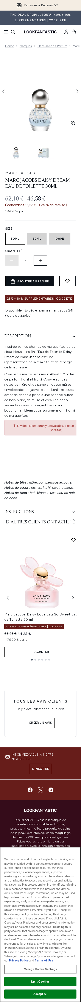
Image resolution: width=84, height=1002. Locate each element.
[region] (40, 924)
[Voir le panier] (73, 32)
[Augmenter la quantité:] (40, 260)
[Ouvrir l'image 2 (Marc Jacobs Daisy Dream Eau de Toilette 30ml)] (43, 148)
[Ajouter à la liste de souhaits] (67, 281)
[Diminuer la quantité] (12, 260)
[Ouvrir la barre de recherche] (12, 32)
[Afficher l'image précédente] (3, 91)
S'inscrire (40, 769)
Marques (26, 46)
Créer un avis (40, 723)
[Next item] (73, 597)
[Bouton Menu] (4, 32)
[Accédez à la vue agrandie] (73, 123)
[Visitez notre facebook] (30, 790)
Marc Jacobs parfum (52, 46)
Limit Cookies (40, 981)
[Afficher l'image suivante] (77, 91)
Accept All (40, 994)
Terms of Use (44, 960)
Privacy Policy (18, 960)
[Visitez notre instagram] (51, 790)
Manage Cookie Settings (40, 969)
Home (9, 46)
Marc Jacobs (20, 173)
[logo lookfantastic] (40, 32)
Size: (9, 228)
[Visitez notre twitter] (40, 790)
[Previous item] (7, 597)
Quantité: (14, 251)
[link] (66, 32)
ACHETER (41, 652)
